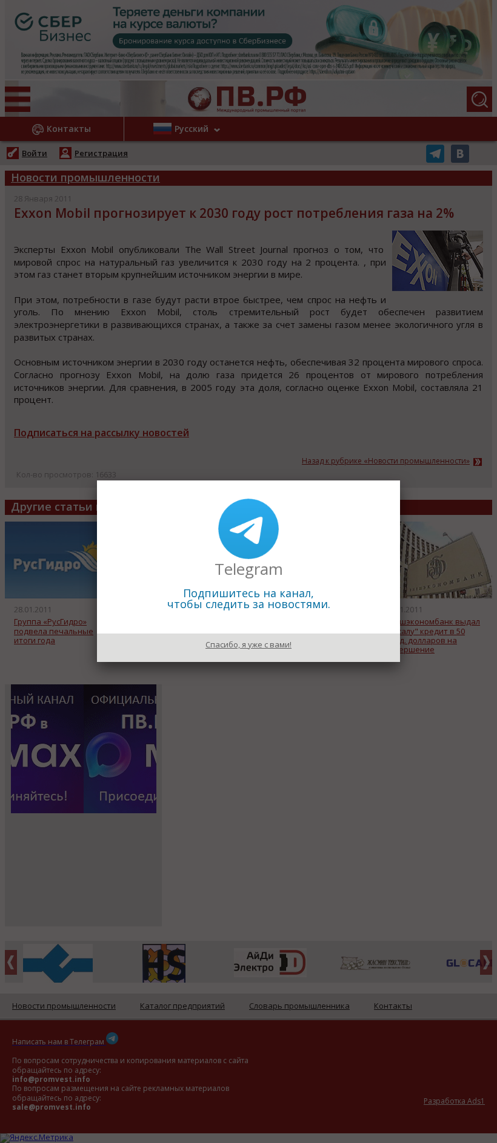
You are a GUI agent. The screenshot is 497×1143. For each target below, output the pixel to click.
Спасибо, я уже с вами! (248, 644)
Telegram (249, 569)
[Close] (400, 480)
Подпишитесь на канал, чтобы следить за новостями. (248, 598)
